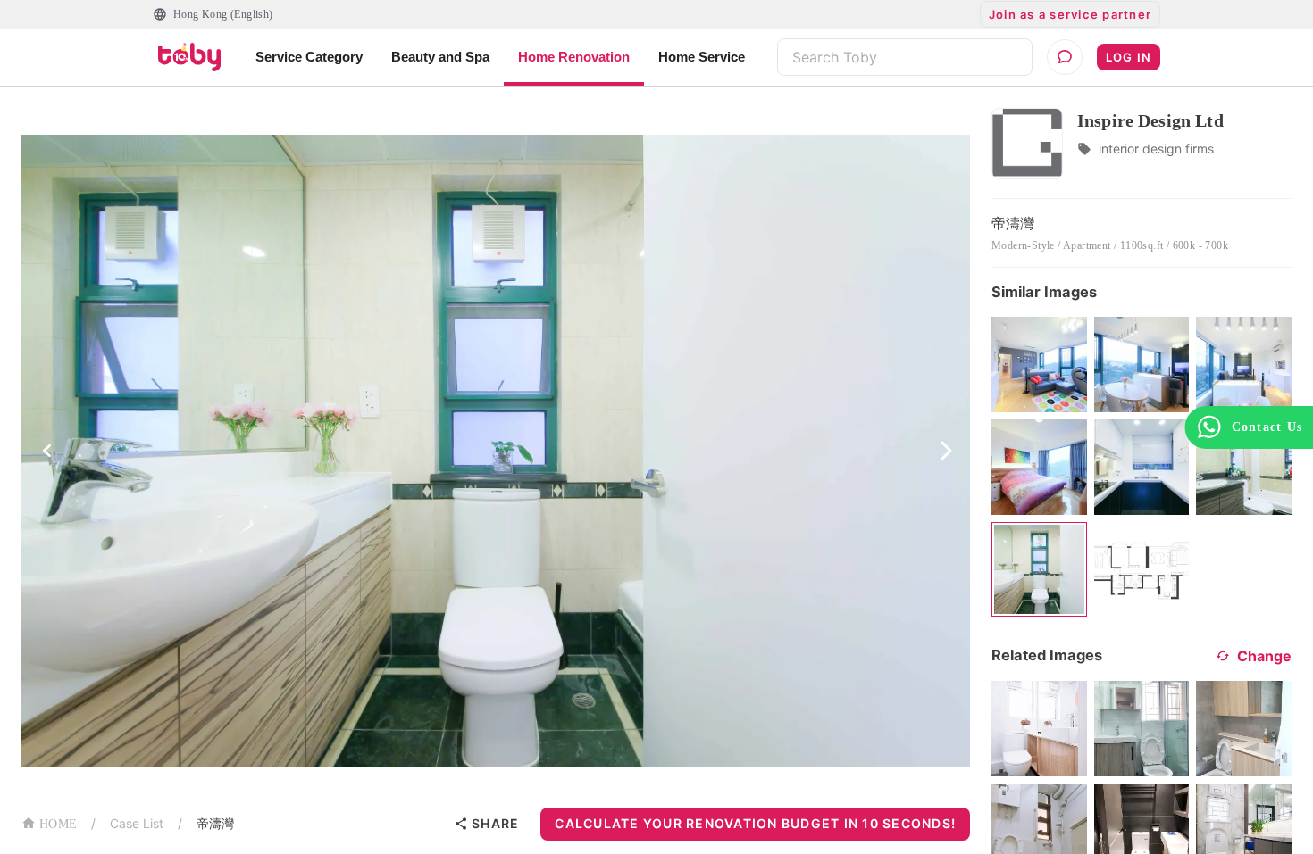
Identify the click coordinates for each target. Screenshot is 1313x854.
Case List (136, 823)
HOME (58, 824)
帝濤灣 (215, 823)
